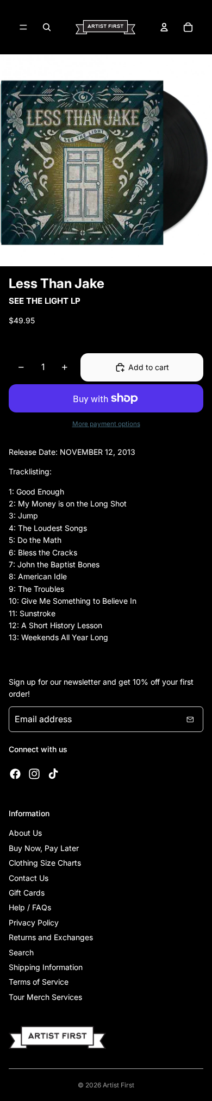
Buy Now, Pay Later (44, 848)
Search (21, 952)
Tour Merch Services (45, 997)
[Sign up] (190, 719)
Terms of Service (38, 981)
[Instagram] (34, 773)
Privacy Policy (34, 922)
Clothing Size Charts (45, 862)
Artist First (118, 1085)
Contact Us (28, 878)
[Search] (47, 27)
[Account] (164, 27)
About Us (25, 832)
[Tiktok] (53, 773)
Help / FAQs (30, 907)
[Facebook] (15, 773)
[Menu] (23, 27)
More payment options (106, 424)
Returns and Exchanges (51, 937)
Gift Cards (27, 892)
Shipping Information (46, 967)
